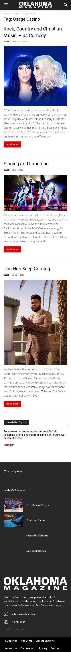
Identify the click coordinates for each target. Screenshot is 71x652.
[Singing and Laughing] (35, 193)
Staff (6, 41)
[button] (6, 5)
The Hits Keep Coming (27, 268)
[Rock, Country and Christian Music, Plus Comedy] (35, 76)
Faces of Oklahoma (37, 535)
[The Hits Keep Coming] (35, 322)
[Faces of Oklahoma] (13, 535)
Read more (12, 144)
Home (7, 13)
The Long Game (35, 520)
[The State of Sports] (13, 505)
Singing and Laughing (26, 163)
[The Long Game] (13, 520)
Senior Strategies (36, 551)
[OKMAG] (35, 583)
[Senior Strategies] (13, 551)
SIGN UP (9, 445)
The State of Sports (37, 505)
